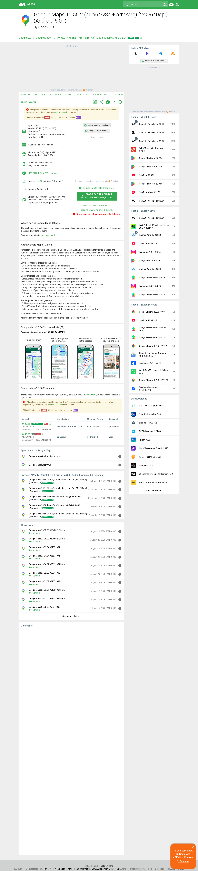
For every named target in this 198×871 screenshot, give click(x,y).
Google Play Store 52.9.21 (150, 260)
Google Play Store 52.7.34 (150, 158)
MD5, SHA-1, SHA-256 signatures (43, 173)
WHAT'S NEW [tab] (40, 95)
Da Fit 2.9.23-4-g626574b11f (152, 406)
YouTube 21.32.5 (147, 175)
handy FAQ (92, 395)
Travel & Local (28, 102)
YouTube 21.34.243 (148, 243)
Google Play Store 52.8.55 (150, 184)
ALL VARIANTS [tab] (83, 95)
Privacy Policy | (51, 869)
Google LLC (46, 27)
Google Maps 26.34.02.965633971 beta (47, 564)
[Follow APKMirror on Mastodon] (147, 54)
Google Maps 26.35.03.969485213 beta (47, 530)
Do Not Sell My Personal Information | (75, 869)
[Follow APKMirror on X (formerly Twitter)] (135, 54)
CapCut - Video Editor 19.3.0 (152, 201)
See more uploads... (71, 616)
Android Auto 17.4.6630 (150, 269)
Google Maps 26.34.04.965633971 (44, 556)
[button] (95, 102)
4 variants (35, 533)
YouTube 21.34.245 (148, 320)
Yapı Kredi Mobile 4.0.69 (150, 414)
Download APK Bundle (98, 196)
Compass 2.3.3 (146, 465)
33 (41, 181)
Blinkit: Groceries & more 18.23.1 (153, 482)
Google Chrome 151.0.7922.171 (153, 346)
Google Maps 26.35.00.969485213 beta (47, 539)
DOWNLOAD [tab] (25, 95)
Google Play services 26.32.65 (152, 337)
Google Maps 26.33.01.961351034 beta (47, 590)
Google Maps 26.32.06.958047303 (44, 607)
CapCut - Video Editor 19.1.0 (152, 132)
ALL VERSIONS (117, 95)
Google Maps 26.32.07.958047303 (44, 573)
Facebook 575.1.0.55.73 (150, 363)
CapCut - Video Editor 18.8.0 (152, 124)
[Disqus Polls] (71, 666)
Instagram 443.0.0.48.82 (150, 286)
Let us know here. (105, 866)
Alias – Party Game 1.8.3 (150, 457)
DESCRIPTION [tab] (55, 95)
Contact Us (114, 869)
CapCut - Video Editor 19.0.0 (152, 141)
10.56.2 (61, 37)
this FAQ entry (60, 112)
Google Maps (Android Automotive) (45, 456)
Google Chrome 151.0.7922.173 (153, 380)
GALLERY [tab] (68, 95)
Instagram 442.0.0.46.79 (150, 252)
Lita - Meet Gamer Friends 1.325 (153, 448)
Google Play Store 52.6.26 (150, 167)
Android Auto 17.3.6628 (150, 235)
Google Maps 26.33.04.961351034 (44, 547)
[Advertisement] (71, 67)
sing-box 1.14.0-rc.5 (148, 423)
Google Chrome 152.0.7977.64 (153, 312)
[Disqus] (71, 741)
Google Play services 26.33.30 (152, 295)
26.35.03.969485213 (56, 332)
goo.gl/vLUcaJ (48, 235)
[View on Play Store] (108, 102)
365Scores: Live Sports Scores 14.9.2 (156, 474)
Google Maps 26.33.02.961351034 (44, 581)
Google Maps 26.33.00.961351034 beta (47, 598)
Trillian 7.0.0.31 (146, 440)
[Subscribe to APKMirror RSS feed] (173, 54)
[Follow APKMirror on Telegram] (160, 54)
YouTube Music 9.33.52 (149, 192)
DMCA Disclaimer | (100, 869)
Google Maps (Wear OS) (40, 465)
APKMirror (33, 4)
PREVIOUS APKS (100, 95)
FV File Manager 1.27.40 (150, 431)
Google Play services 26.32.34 (152, 277)
